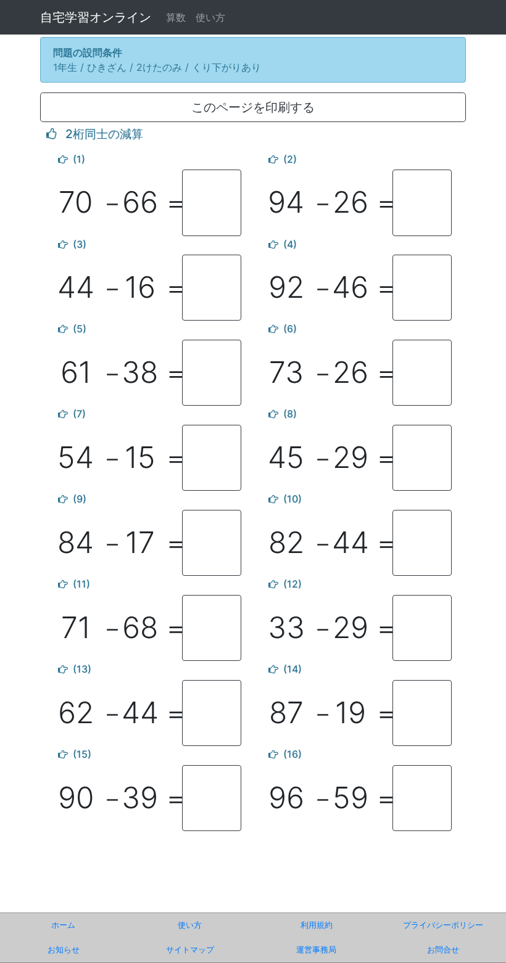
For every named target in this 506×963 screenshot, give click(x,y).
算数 (176, 17)
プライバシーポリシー (443, 925)
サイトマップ (190, 949)
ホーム (63, 925)
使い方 (210, 17)
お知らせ (64, 949)
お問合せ (443, 949)
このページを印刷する (253, 107)
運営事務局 (316, 949)
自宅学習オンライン (95, 17)
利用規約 (317, 925)
